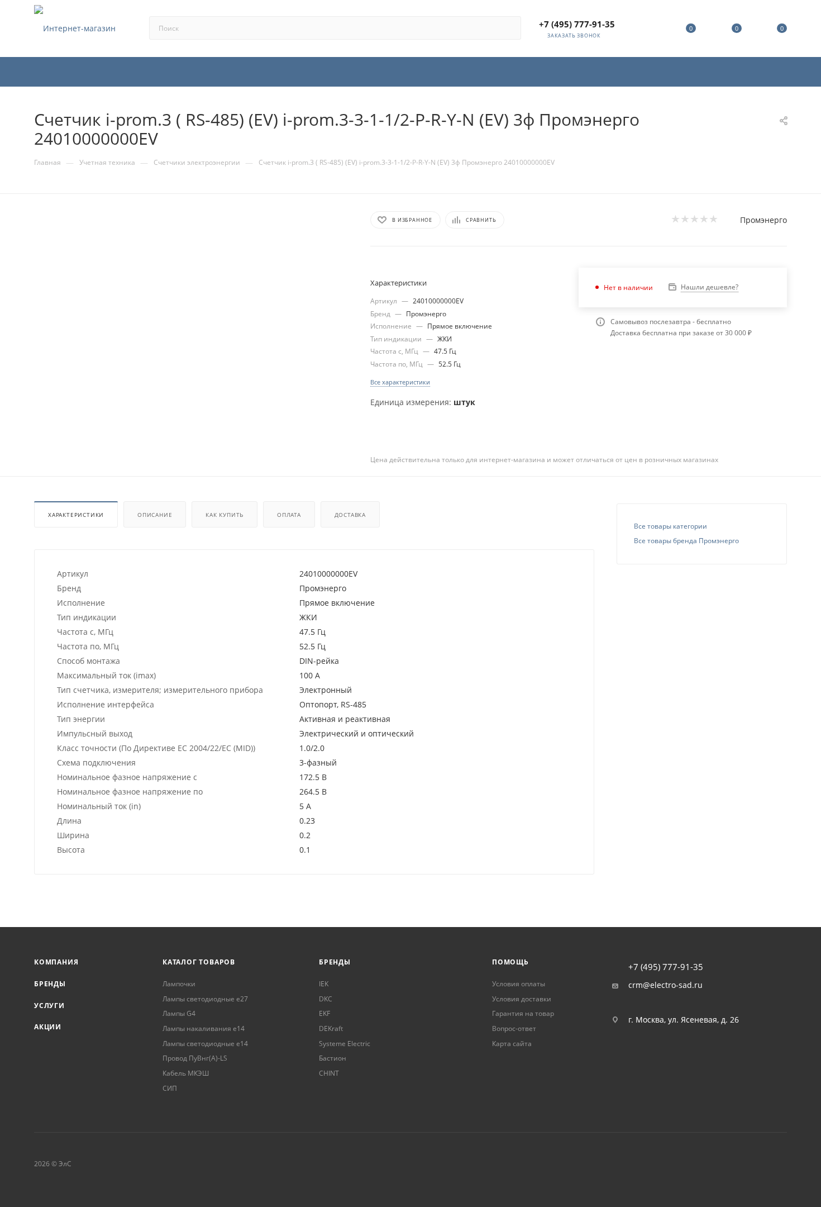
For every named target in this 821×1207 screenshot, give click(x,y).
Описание (154, 515)
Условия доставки (521, 999)
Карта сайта (512, 1043)
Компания (56, 962)
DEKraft (331, 1028)
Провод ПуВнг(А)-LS (195, 1058)
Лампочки (179, 984)
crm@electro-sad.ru (665, 985)
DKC (325, 999)
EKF (324, 1013)
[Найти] (507, 28)
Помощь (510, 962)
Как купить (225, 515)
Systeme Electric (344, 1043)
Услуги (49, 1005)
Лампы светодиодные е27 (205, 999)
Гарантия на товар (523, 1013)
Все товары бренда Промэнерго (686, 540)
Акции (47, 1027)
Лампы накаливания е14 (204, 1028)
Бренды (50, 984)
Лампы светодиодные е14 (205, 1043)
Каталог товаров (199, 962)
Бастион (332, 1058)
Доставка (350, 515)
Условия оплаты (518, 984)
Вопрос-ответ (514, 1028)
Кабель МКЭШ (186, 1073)
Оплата (289, 515)
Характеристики (76, 515)
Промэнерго (763, 220)
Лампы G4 (179, 1013)
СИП (170, 1088)
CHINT (329, 1073)
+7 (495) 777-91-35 (577, 24)
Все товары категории (670, 526)
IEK (323, 984)
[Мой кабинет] (646, 30)
